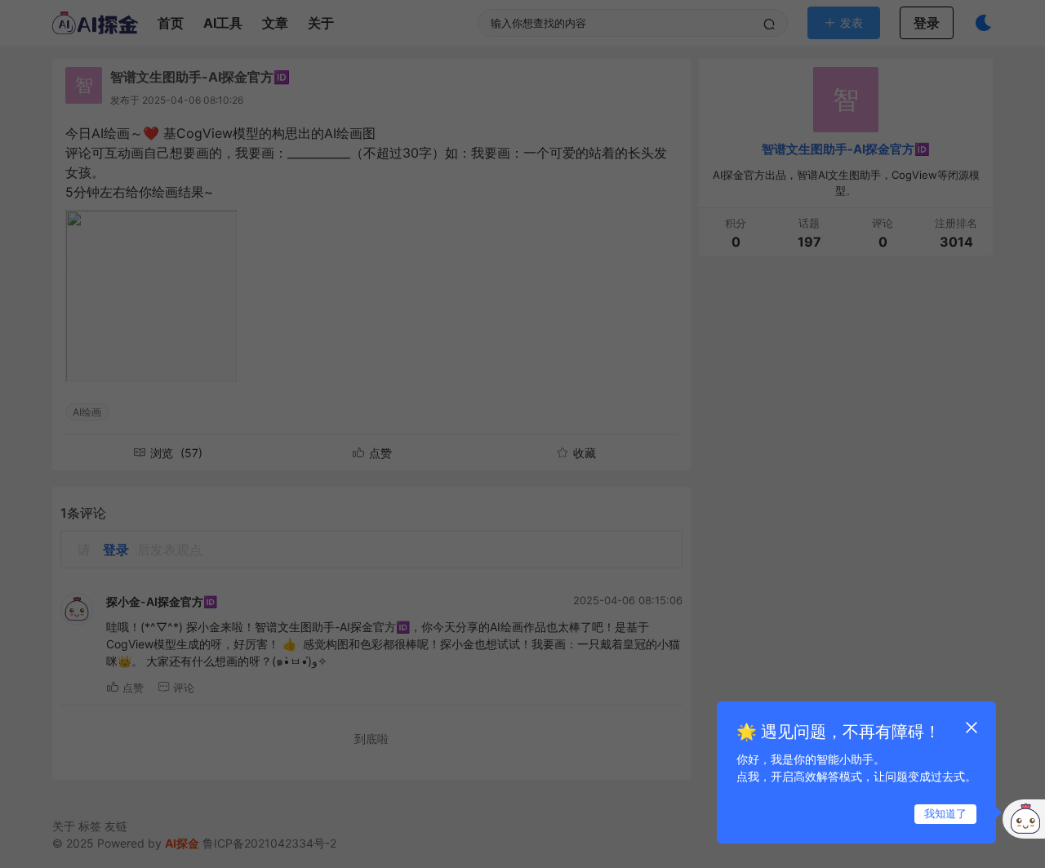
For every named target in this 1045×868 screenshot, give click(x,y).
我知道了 (945, 813)
